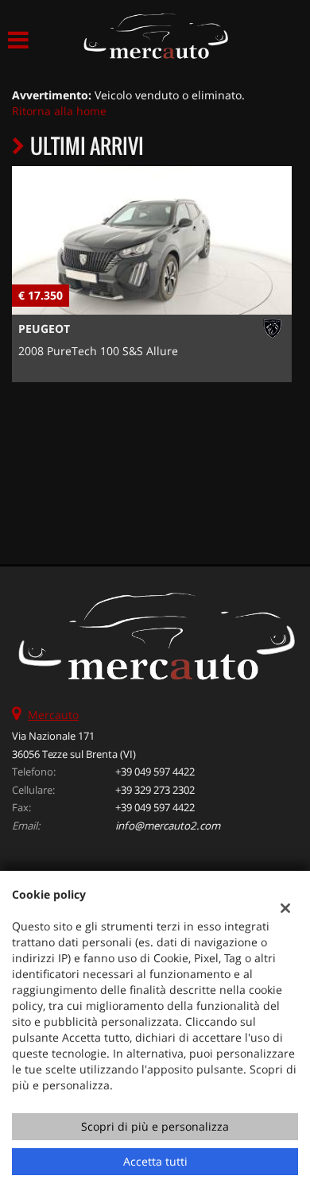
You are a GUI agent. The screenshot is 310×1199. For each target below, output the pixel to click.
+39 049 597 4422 (155, 771)
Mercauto (53, 714)
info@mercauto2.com (167, 825)
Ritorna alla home (59, 110)
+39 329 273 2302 (155, 790)
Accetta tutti (155, 1161)
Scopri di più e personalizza (155, 1126)
